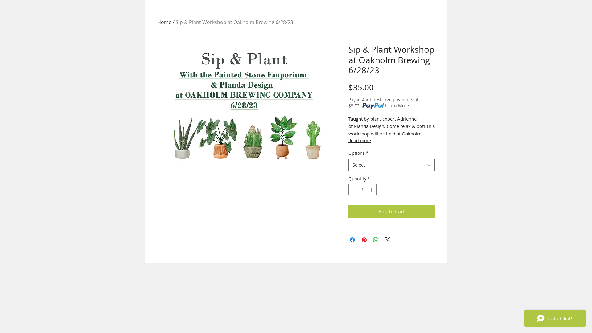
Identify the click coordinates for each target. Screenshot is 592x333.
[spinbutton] (362, 189)
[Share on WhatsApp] (376, 240)
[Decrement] (353, 189)
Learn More (397, 106)
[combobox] (391, 165)
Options (358, 153)
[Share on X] (387, 240)
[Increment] (372, 189)
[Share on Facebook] (352, 240)
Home (164, 22)
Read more (359, 140)
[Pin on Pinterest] (364, 240)
